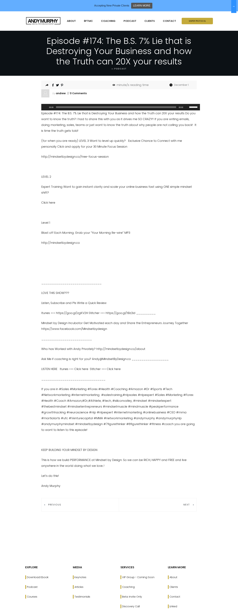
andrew (61, 93)
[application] (119, 107)
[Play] (45, 107)
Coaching (128, 587)
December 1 (181, 85)
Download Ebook (37, 577)
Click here (48, 203)
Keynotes (80, 577)
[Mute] (186, 107)
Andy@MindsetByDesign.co (111, 359)
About (173, 577)
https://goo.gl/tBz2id (120, 313)
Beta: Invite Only (132, 597)
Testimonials (82, 597)
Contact (175, 597)
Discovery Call (131, 606)
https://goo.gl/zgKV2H (72, 313)
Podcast (32, 587)
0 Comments (78, 93)
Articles (78, 587)
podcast (120, 68)
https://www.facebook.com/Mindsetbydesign (74, 329)
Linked (173, 606)
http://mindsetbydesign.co (60, 243)
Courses (32, 597)
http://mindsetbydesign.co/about (120, 349)
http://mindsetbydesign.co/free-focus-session (75, 157)
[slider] (193, 107)
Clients (174, 587)
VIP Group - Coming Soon (138, 577)
